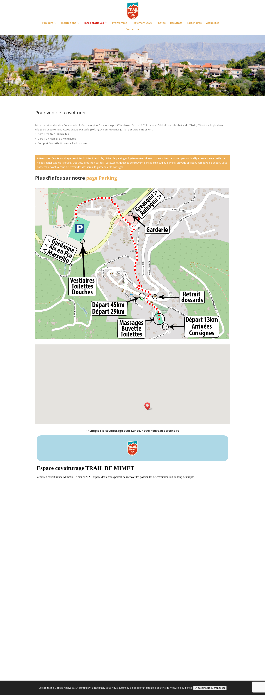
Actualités (212, 23)
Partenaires (194, 23)
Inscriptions (68, 23)
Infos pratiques (94, 23)
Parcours (47, 23)
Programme (119, 23)
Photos (161, 23)
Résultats (176, 23)
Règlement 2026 (142, 23)
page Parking (101, 178)
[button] (148, 406)
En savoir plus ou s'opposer (210, 687)
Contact (131, 29)
